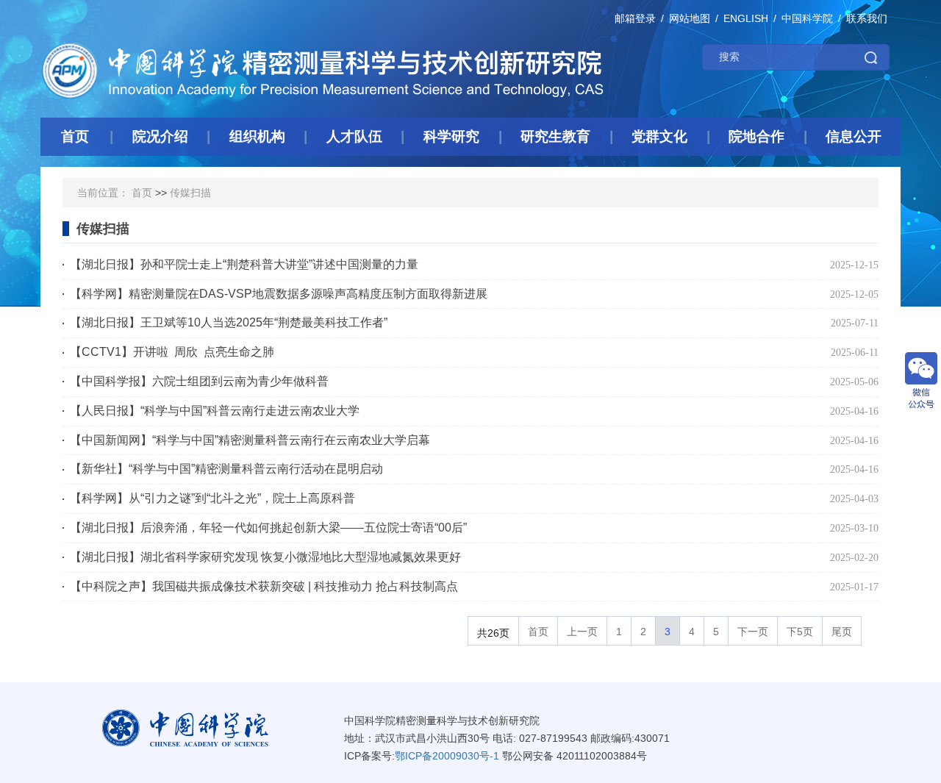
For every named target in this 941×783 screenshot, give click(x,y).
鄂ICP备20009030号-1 (447, 756)
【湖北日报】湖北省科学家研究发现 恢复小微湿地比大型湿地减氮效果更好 (265, 557)
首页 (142, 193)
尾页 (841, 631)
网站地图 (689, 18)
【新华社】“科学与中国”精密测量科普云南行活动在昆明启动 (226, 468)
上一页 (582, 631)
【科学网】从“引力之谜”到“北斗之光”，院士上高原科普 (212, 498)
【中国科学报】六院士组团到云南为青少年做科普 (199, 381)
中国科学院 (807, 18)
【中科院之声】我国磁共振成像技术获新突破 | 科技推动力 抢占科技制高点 (264, 586)
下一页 (752, 631)
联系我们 (866, 18)
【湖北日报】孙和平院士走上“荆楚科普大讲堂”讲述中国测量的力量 (250, 264)
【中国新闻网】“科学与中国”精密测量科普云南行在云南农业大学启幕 (250, 440)
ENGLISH (745, 18)
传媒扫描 (190, 193)
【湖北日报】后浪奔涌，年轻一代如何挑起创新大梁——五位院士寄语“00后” (268, 527)
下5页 (800, 631)
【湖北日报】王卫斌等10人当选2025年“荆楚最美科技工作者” (228, 322)
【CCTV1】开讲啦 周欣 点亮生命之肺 (172, 352)
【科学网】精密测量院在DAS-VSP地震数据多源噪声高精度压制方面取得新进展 (278, 293)
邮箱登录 (635, 18)
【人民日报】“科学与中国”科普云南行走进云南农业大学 (214, 410)
